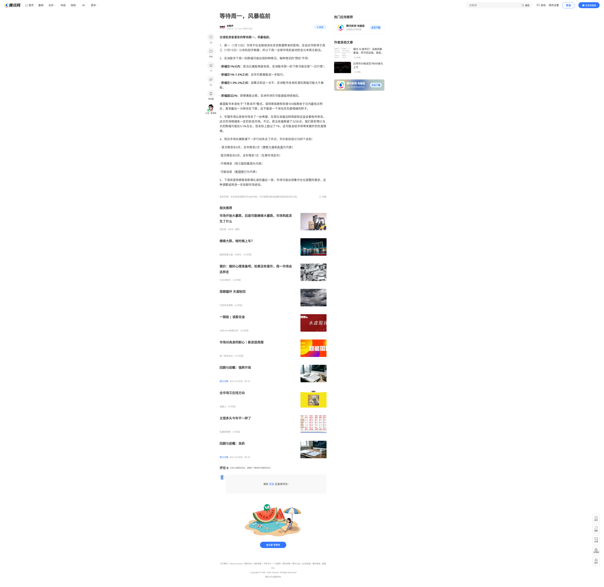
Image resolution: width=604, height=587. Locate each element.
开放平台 (267, 563)
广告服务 (277, 563)
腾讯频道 (316, 563)
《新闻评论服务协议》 (262, 468)
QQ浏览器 (306, 563)
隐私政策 (258, 563)
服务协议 (248, 563)
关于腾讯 (224, 563)
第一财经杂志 (226, 356)
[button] (376, 27)
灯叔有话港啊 (226, 305)
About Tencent (236, 563)
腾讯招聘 (286, 563)
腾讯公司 (269, 577)
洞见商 (223, 229)
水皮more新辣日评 (229, 330)
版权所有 (277, 577)
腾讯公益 (296, 563)
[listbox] (273, 332)
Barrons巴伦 (236, 381)
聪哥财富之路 (226, 254)
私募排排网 (225, 432)
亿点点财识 (225, 280)
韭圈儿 (223, 406)
